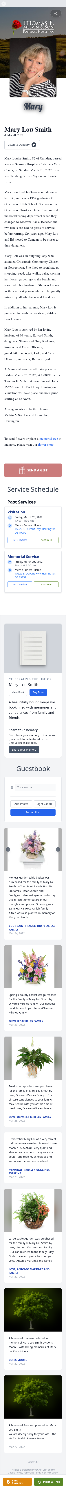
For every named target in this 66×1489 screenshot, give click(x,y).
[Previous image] (8, 849)
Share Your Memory (24, 749)
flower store (46, 444)
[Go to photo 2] (34, 869)
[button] (33, 849)
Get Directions (20, 540)
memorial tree (48, 438)
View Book (18, 692)
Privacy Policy (23, 1472)
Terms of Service (43, 1472)
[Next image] (58, 849)
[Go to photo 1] (32, 869)
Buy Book (38, 692)
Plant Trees (46, 540)
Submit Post (33, 812)
